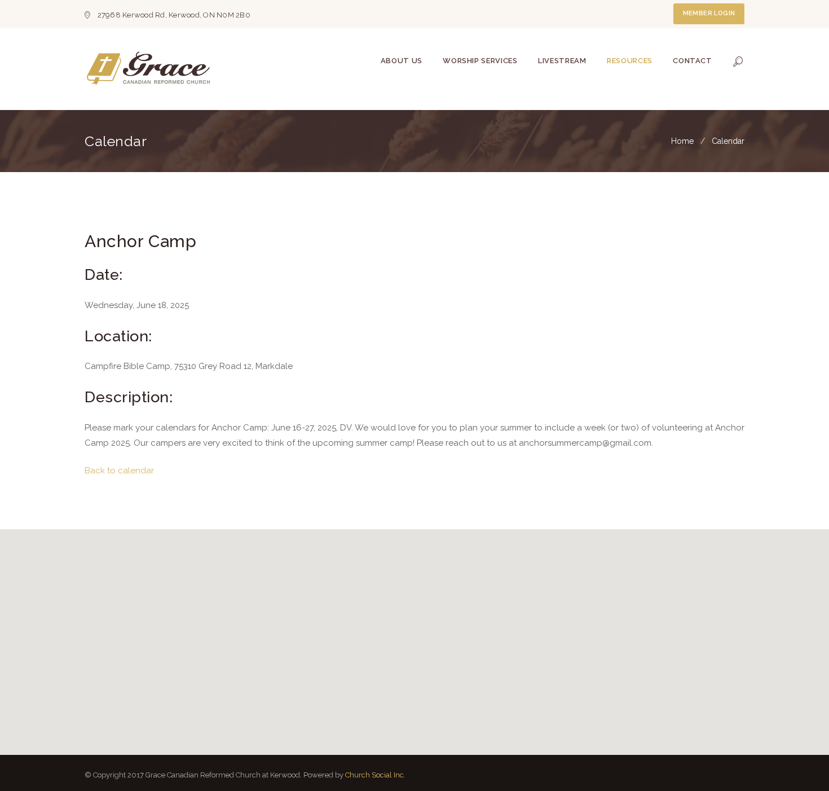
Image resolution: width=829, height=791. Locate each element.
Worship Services (480, 60)
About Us (401, 60)
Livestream (562, 60)
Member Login (709, 13)
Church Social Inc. (375, 775)
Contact (692, 60)
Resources (629, 60)
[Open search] (738, 61)
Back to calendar (119, 470)
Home (682, 141)
